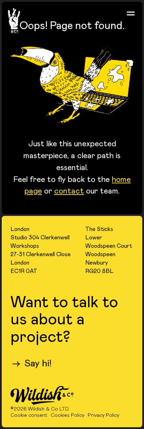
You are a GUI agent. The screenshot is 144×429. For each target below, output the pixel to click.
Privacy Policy (103, 415)
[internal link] (41, 396)
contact (69, 190)
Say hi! (31, 362)
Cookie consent (28, 415)
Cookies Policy (67, 415)
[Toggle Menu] (131, 13)
